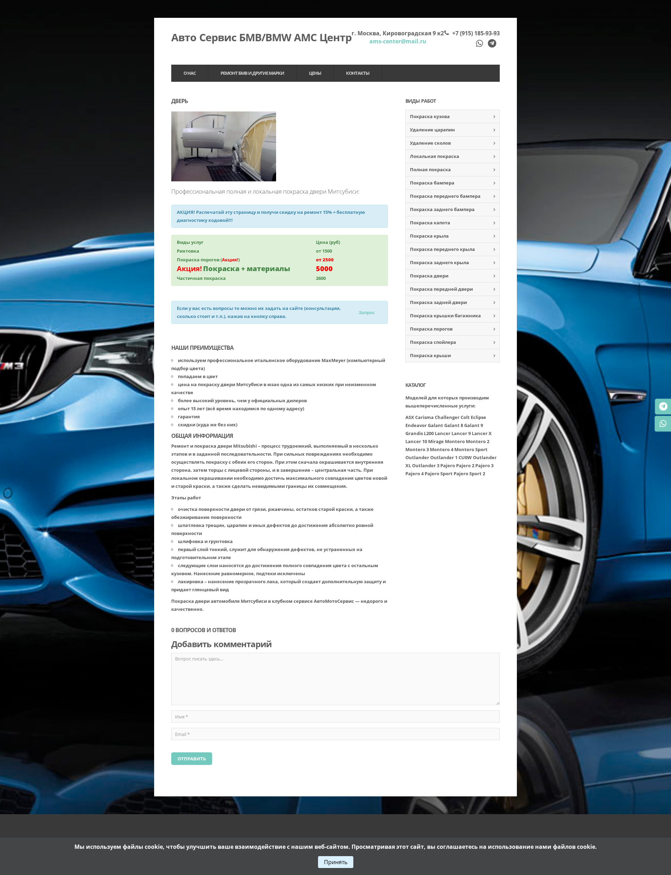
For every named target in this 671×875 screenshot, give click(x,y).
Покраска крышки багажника (445, 315)
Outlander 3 (425, 465)
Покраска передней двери (441, 289)
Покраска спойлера (433, 342)
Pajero (448, 465)
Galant (435, 425)
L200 (429, 433)
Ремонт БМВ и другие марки (252, 73)
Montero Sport (471, 449)
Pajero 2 (465, 465)
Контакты (357, 73)
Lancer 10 (416, 441)
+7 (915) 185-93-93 (476, 33)
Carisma (424, 417)
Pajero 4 (414, 473)
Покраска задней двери (438, 302)
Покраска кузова (430, 116)
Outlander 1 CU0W (451, 457)
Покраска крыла (429, 236)
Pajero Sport (439, 473)
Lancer (442, 433)
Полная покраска (430, 169)
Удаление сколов (430, 143)
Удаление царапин (432, 129)
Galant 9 (473, 425)
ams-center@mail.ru (397, 41)
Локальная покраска (434, 156)
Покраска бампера (432, 183)
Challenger (447, 417)
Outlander (417, 457)
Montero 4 (441, 449)
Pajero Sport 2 (469, 473)
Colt (465, 417)
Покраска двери (429, 276)
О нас (189, 73)
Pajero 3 (484, 465)
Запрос (367, 312)
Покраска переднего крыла (442, 249)
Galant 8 (453, 425)
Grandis (414, 433)
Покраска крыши (430, 355)
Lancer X (482, 433)
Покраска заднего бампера (442, 209)
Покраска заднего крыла (439, 262)
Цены (315, 73)
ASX (409, 417)
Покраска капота (430, 222)
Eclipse (478, 417)
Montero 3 (417, 449)
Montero (455, 441)
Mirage (436, 441)
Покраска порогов (431, 329)
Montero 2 (477, 441)
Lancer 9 (461, 433)
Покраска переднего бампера (445, 196)
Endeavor (416, 425)
